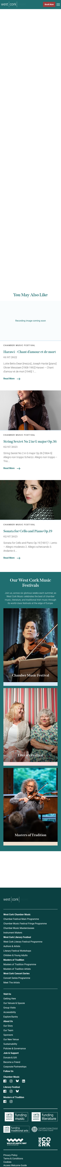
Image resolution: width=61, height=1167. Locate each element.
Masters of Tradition (13, 959)
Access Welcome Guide (15, 1165)
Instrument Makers (12, 932)
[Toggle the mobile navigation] (58, 5)
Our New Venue (11, 1039)
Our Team (8, 1030)
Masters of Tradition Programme (19, 964)
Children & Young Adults (15, 955)
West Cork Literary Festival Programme (22, 941)
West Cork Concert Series (16, 973)
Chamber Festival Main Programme (21, 918)
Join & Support (11, 1052)
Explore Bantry (10, 1016)
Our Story (8, 1025)
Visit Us (7, 993)
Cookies (7, 1161)
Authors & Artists (11, 946)
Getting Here (9, 998)
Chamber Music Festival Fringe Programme (25, 923)
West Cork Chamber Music (16, 914)
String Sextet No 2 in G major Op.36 (30, 441)
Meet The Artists (11, 982)
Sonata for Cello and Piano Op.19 (27, 531)
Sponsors (8, 1034)
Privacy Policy (10, 1155)
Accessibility (9, 1012)
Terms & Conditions (13, 1158)
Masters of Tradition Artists (17, 968)
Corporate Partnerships (14, 1066)
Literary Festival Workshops (17, 950)
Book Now (49, 4)
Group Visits (9, 1007)
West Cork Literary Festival (17, 937)
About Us (8, 1021)
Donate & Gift (10, 1057)
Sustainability (10, 1043)
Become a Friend (11, 1061)
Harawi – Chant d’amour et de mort (29, 352)
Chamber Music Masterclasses (18, 927)
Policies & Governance (14, 1048)
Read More (9, 378)
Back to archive (27, 261)
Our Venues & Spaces (14, 1003)
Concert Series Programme (16, 977)
